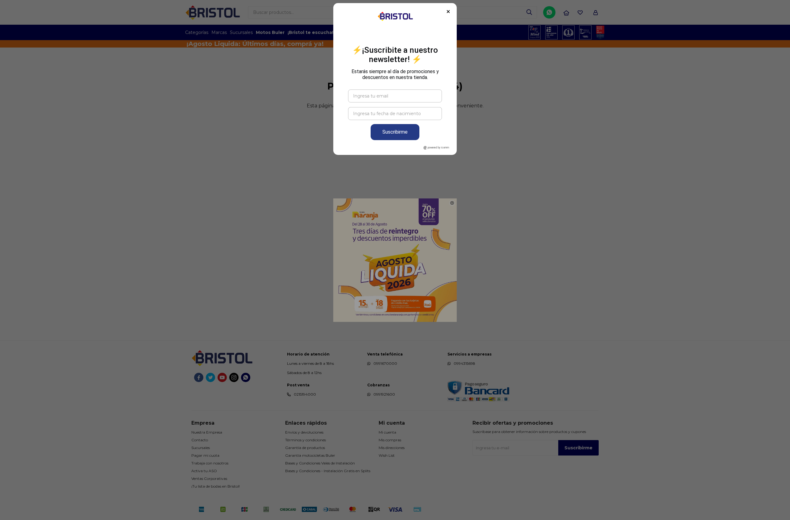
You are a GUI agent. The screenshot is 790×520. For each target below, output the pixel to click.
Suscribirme (395, 132)
